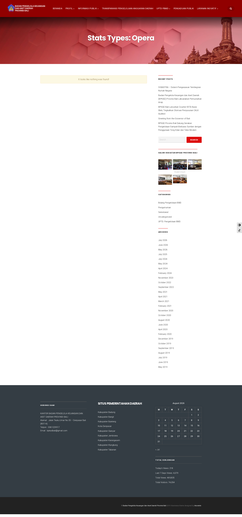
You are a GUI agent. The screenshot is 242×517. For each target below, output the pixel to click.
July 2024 (162, 259)
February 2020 (165, 334)
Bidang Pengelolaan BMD (169, 203)
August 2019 (164, 353)
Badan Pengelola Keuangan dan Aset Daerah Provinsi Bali (144, 506)
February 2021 (165, 306)
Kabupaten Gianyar (106, 431)
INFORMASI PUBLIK (87, 8)
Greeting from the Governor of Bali (174, 118)
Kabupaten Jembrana (108, 435)
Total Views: (161, 477)
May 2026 (162, 249)
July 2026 (162, 240)
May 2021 (162, 292)
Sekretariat (163, 212)
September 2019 (166, 348)
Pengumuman (164, 207)
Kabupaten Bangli (106, 417)
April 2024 (163, 268)
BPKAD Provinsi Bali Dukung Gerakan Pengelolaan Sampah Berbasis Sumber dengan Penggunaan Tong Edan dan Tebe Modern (179, 126)
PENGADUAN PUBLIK (184, 8)
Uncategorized (165, 217)
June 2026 (163, 245)
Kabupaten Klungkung (108, 445)
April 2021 (163, 296)
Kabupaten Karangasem (109, 440)
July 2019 (162, 357)
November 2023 (165, 278)
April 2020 (163, 329)
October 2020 (164, 315)
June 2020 (163, 325)
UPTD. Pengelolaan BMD (169, 221)
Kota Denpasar (105, 426)
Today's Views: (162, 468)
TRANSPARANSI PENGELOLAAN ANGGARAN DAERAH (127, 8)
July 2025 (162, 254)
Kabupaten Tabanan (107, 449)
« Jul (157, 449)
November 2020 (165, 310)
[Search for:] (172, 140)
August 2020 (164, 320)
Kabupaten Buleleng (107, 421)
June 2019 (163, 362)
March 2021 (163, 301)
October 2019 (164, 343)
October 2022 (164, 282)
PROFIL (69, 8)
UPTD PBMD (162, 8)
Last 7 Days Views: (164, 473)
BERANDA (57, 8)
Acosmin (197, 506)
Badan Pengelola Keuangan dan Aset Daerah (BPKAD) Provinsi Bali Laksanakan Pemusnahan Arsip (180, 98)
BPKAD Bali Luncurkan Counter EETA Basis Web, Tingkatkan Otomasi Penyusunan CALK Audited (178, 110)
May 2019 (162, 367)
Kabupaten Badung (106, 412)
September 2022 (166, 287)
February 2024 (165, 273)
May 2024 (162, 263)
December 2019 (165, 339)
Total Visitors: (161, 482)
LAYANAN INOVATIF (206, 8)
